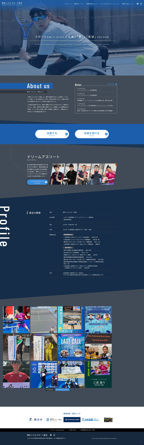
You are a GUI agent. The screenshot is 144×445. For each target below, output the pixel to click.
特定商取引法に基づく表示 (88, 430)
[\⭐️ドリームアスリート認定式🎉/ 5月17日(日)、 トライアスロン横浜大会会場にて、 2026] (71, 374)
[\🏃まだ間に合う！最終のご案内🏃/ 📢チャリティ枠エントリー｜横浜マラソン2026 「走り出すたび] (71, 347)
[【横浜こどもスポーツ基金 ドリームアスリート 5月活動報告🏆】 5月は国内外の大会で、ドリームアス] (16, 374)
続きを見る (111, 84)
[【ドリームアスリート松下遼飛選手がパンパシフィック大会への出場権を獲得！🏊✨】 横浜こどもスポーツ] (43, 347)
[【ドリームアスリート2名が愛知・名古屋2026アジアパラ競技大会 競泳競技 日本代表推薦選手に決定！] (98, 347)
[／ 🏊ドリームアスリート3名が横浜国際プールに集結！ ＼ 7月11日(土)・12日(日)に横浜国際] (98, 319)
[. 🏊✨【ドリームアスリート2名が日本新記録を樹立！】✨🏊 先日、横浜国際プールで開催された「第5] (71, 319)
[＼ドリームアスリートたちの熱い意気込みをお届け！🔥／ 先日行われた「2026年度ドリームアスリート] (43, 374)
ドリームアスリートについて (37, 182)
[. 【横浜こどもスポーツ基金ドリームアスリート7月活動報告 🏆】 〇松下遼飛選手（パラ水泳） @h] (16, 319)
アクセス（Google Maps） (57, 430)
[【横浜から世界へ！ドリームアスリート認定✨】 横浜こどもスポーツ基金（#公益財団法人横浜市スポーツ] (98, 374)
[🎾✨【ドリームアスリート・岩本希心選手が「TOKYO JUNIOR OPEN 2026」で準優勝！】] (43, 319)
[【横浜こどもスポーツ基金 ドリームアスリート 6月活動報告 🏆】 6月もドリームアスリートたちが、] (16, 347)
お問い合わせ (72, 430)
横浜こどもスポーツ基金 (37, 435)
